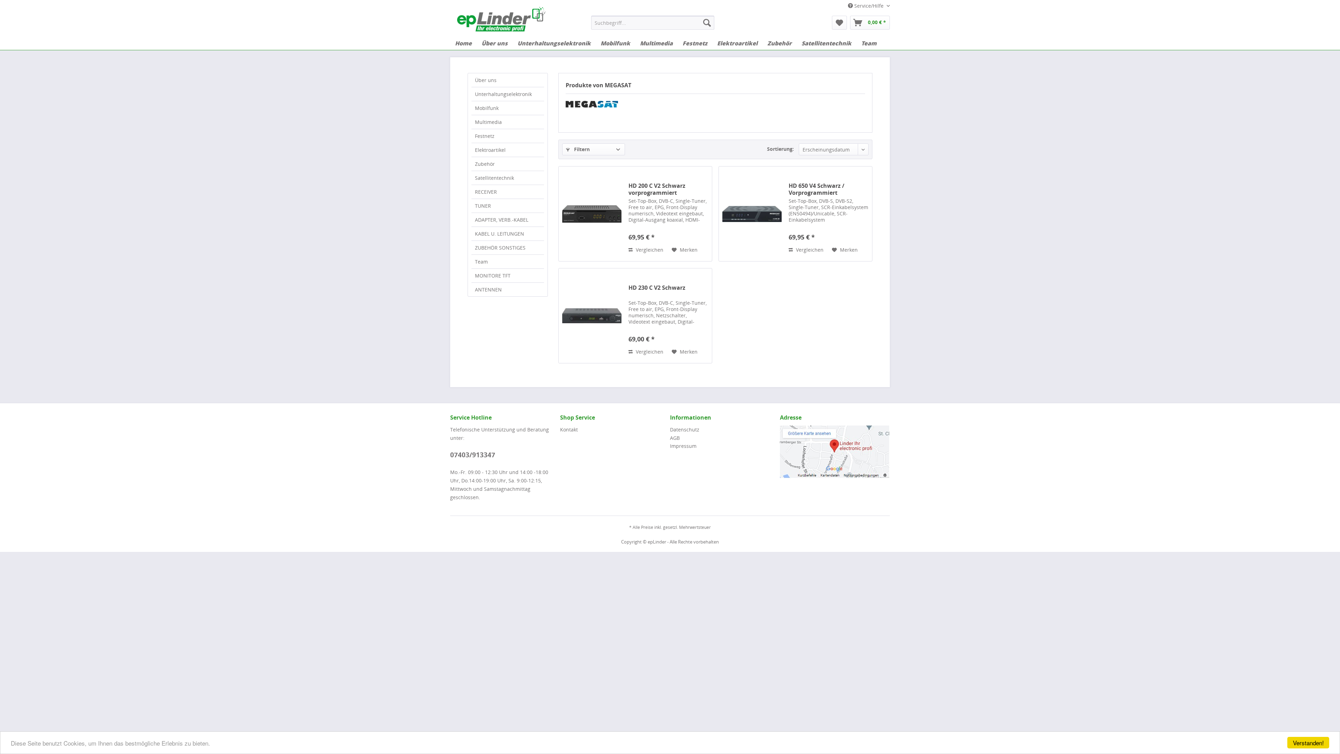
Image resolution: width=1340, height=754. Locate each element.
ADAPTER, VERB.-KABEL (501, 219)
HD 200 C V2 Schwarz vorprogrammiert (656, 189)
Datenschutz (684, 429)
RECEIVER (486, 191)
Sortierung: (780, 149)
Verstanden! (1308, 742)
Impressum (683, 446)
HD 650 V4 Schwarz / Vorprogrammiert (816, 189)
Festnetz (484, 136)
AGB (675, 438)
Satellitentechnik (494, 178)
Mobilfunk (487, 108)
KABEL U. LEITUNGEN (499, 233)
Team (481, 261)
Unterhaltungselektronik (503, 94)
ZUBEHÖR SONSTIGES (500, 247)
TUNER (483, 205)
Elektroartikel (490, 150)
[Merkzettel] (839, 23)
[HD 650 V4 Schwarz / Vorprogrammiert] (752, 213)
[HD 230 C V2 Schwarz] (591, 315)
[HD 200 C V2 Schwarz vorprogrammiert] (591, 213)
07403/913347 (472, 454)
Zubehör (485, 164)
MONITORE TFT (493, 275)
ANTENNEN (488, 289)
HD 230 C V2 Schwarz (656, 287)
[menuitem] (652, 23)
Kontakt (569, 429)
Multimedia (488, 122)
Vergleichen (648, 249)
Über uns (486, 80)
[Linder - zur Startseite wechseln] (501, 19)
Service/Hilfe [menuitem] (869, 5)
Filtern (581, 149)
